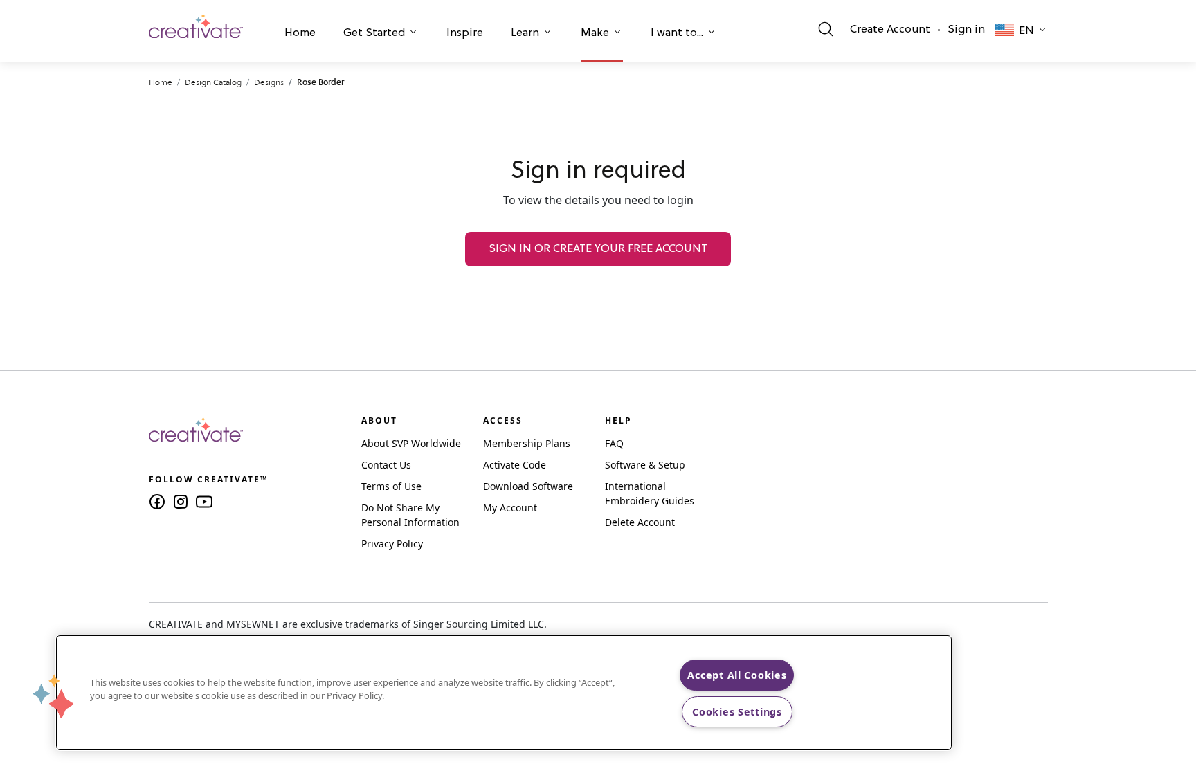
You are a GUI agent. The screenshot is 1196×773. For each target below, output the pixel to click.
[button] (300, 34)
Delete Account (640, 522)
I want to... (677, 33)
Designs (269, 82)
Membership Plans (526, 443)
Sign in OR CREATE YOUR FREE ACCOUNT (598, 249)
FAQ (614, 443)
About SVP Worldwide (411, 443)
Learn (525, 33)
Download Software (528, 486)
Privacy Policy (392, 543)
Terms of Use (391, 486)
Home (300, 33)
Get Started (374, 33)
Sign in (966, 30)
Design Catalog (213, 82)
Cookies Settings (737, 711)
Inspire (464, 33)
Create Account (890, 30)
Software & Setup (645, 464)
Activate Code (514, 464)
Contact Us (386, 464)
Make (595, 33)
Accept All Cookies (736, 675)
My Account (510, 507)
